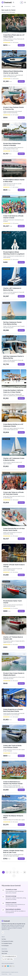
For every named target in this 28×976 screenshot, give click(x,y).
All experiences (7, 6)
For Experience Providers (7, 941)
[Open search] (13, 2)
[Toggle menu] (25, 2)
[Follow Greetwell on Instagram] (3, 932)
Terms (10, 974)
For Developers (5, 945)
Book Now (21, 45)
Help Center (4, 953)
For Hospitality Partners (7, 943)
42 (24, 872)
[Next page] (14, 875)
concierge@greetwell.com (10, 956)
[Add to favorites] (24, 16)
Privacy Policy (4, 974)
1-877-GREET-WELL (8, 959)
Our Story (4, 939)
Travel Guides (5, 951)
